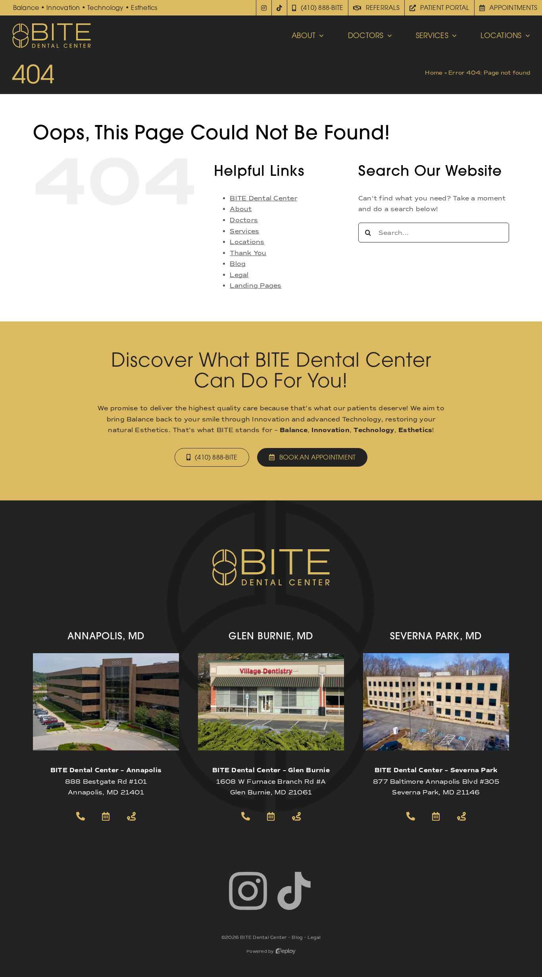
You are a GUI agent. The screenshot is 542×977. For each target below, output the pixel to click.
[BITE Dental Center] (51, 25)
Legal (239, 275)
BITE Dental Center (263, 198)
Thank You (248, 253)
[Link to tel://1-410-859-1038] (246, 816)
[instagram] (248, 891)
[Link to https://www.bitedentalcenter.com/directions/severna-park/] (461, 816)
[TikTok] (279, 7)
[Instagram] (264, 7)
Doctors (244, 220)
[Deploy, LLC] (286, 951)
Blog (238, 263)
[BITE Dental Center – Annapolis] (106, 656)
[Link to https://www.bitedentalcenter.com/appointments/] (106, 816)
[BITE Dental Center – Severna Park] (436, 656)
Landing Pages (255, 285)
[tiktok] (294, 891)
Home (433, 72)
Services (244, 231)
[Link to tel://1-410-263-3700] (80, 816)
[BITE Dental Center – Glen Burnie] (271, 656)
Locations (247, 242)
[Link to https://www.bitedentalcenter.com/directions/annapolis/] (131, 816)
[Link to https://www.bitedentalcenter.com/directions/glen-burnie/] (296, 816)
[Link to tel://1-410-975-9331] (411, 816)
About (241, 209)
